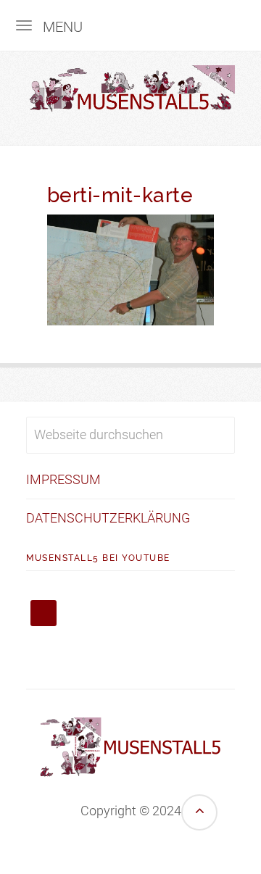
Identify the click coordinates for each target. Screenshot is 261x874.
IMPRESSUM (63, 479)
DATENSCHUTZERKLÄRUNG (108, 517)
